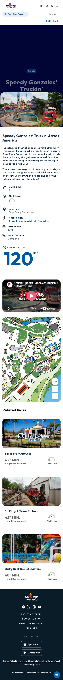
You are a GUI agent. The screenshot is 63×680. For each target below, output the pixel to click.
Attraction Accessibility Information (29, 221)
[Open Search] (46, 6)
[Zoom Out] (55, 396)
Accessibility (29, 664)
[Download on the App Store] (31, 644)
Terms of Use (53, 661)
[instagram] (34, 607)
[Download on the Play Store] (31, 652)
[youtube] (40, 607)
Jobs (37, 664)
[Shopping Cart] (51, 5)
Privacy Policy (9, 661)
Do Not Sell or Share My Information (31, 661)
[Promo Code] (42, 6)
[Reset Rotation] (55, 381)
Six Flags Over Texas (14, 14)
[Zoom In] (55, 389)
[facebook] (23, 607)
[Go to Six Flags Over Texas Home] (10, 6)
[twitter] (29, 607)
